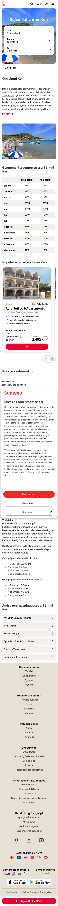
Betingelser (46, 892)
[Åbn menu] (53, 4)
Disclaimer (29, 802)
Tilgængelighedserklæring (29, 769)
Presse (29, 765)
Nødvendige (28, 503)
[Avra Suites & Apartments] (27, 309)
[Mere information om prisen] (47, 339)
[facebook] (16, 842)
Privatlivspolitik (29, 784)
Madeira (29, 713)
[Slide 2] (29, 156)
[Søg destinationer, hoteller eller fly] (32, 4)
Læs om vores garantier (29, 830)
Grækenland (29, 675)
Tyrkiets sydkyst (29, 699)
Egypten (29, 680)
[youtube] (41, 842)
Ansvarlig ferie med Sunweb (29, 756)
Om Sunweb (29, 751)
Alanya (29, 728)
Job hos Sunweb (29, 892)
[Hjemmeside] (3, 3)
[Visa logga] (19, 858)
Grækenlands (32, 98)
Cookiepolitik (29, 793)
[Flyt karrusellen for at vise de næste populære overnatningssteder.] (52, 359)
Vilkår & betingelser (29, 826)
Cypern (29, 684)
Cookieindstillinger (29, 789)
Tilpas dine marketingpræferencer (29, 798)
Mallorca (29, 708)
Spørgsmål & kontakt (29, 817)
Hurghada (29, 736)
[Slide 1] (26, 156)
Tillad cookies (28, 494)
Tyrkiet (29, 671)
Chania (29, 732)
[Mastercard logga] (12, 858)
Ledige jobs (29, 760)
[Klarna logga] (25, 858)
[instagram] (29, 842)
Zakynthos (8, 95)
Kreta (29, 704)
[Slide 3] (31, 156)
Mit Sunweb (29, 822)
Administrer (28, 512)
